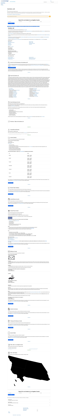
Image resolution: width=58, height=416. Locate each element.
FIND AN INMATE (3, 3)
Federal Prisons (25, 409)
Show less (29, 72)
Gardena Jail (18, 14)
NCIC (16, 216)
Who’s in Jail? (9, 41)
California (10, 14)
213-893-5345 (36, 96)
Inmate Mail (30, 44)
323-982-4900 (12, 89)
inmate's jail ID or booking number (17, 39)
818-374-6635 (35, 88)
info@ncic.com (11, 238)
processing (25, 132)
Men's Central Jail (10, 349)
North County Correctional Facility (33, 349)
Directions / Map (31, 42)
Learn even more (10, 246)
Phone (13, 26)
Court (29, 26)
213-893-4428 (14, 94)
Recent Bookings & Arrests (11, 42)
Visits (10, 26)
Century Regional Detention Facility (12, 348)
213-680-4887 (35, 95)
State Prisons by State (25, 408)
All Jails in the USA (31, 57)
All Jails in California (10, 57)
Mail (11, 26)
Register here (10, 220)
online (34, 39)
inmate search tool (11, 33)
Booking (31, 26)
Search (11, 23)
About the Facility (31, 41)
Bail (15, 26)
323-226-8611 (18, 90)
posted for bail (13, 105)
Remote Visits (24, 26)
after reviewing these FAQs (16, 180)
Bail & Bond (9, 43)
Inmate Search (18, 26)
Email (20, 26)
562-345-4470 (35, 94)
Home (8, 14)
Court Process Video (34, 26)
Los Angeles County (14, 14)
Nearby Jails (38, 26)
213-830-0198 (14, 96)
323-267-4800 (14, 95)
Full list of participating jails (11, 239)
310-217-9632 (25, 29)
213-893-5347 (36, 93)
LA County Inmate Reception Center (33, 348)
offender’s (31, 116)
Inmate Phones (10, 44)
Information (8, 26)
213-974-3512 (34, 89)
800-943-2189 (17, 220)
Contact (9, 412)
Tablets (22, 26)
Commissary (27, 26)
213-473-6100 (15, 93)
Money (14, 26)
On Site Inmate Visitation (32, 43)
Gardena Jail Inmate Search (12, 67)
